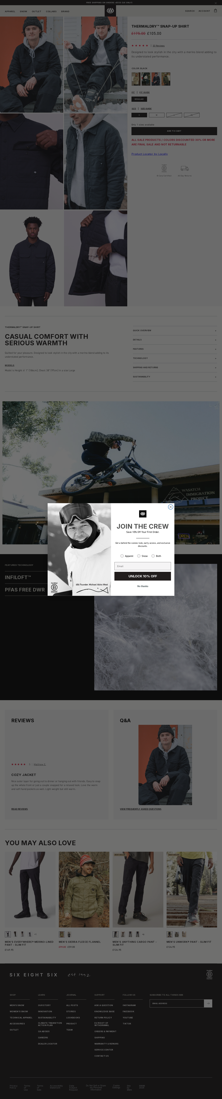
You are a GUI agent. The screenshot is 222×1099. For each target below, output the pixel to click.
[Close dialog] (170, 506)
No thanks (142, 586)
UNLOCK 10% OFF (143, 576)
